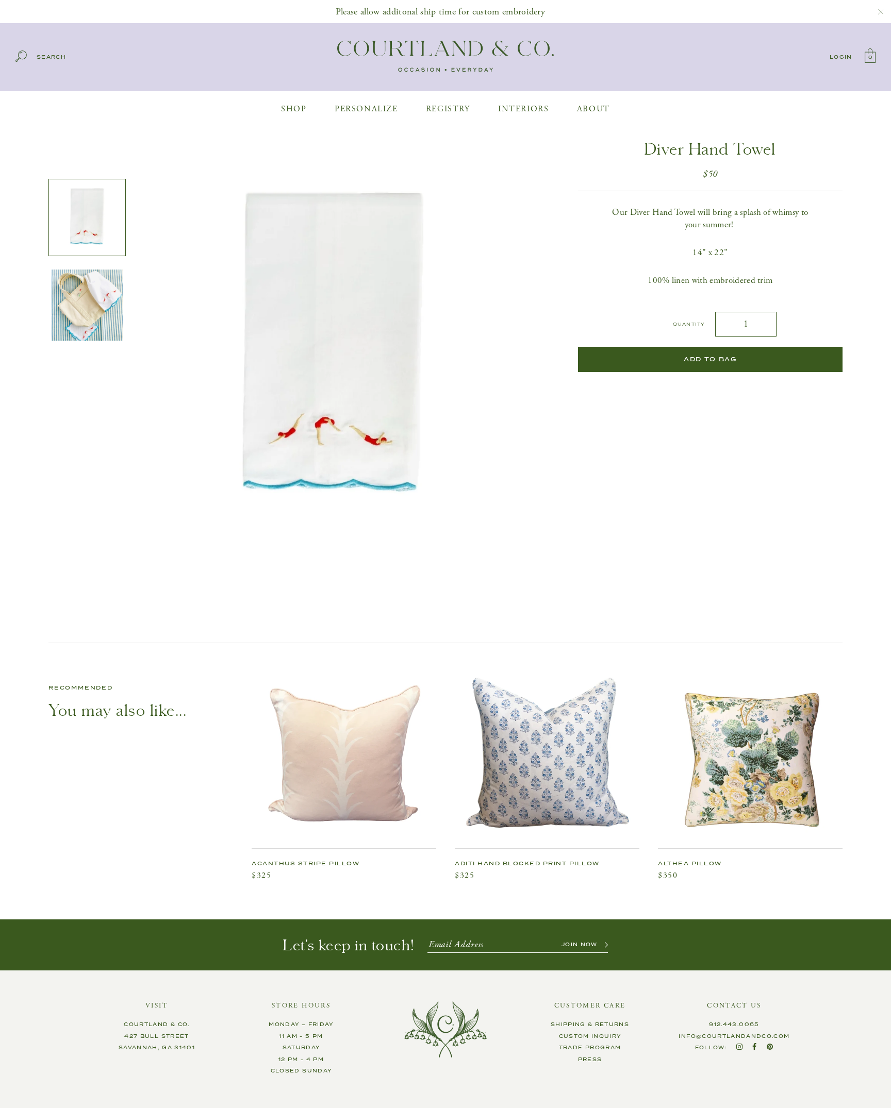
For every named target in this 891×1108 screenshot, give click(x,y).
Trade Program (590, 1047)
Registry (448, 109)
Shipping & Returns (590, 1024)
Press (590, 1059)
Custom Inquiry (590, 1036)
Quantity (689, 324)
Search (51, 57)
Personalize (366, 109)
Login (841, 57)
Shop (293, 109)
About (593, 109)
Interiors (523, 109)
